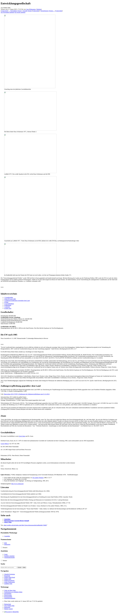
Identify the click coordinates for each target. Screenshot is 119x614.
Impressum (7, 607)
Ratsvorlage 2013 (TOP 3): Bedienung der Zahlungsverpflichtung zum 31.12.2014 (26, 394)
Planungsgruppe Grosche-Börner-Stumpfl (16, 520)
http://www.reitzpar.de (17, 483)
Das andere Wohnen (38, 477)
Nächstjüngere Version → (48, 11)
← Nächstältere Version (15, 11)
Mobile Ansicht (8, 609)
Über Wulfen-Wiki (9, 605)
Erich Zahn (22, 436)
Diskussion (33, 9)
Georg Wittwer (5, 443)
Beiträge (39, 9)
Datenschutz (7, 604)
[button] (1, 547)
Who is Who (7, 522)
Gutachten (7, 519)
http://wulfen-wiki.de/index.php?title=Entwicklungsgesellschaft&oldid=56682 (25, 525)
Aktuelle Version (27, 11)
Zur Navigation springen (7, 12)
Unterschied (4, 11)
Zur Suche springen (20, 12)
